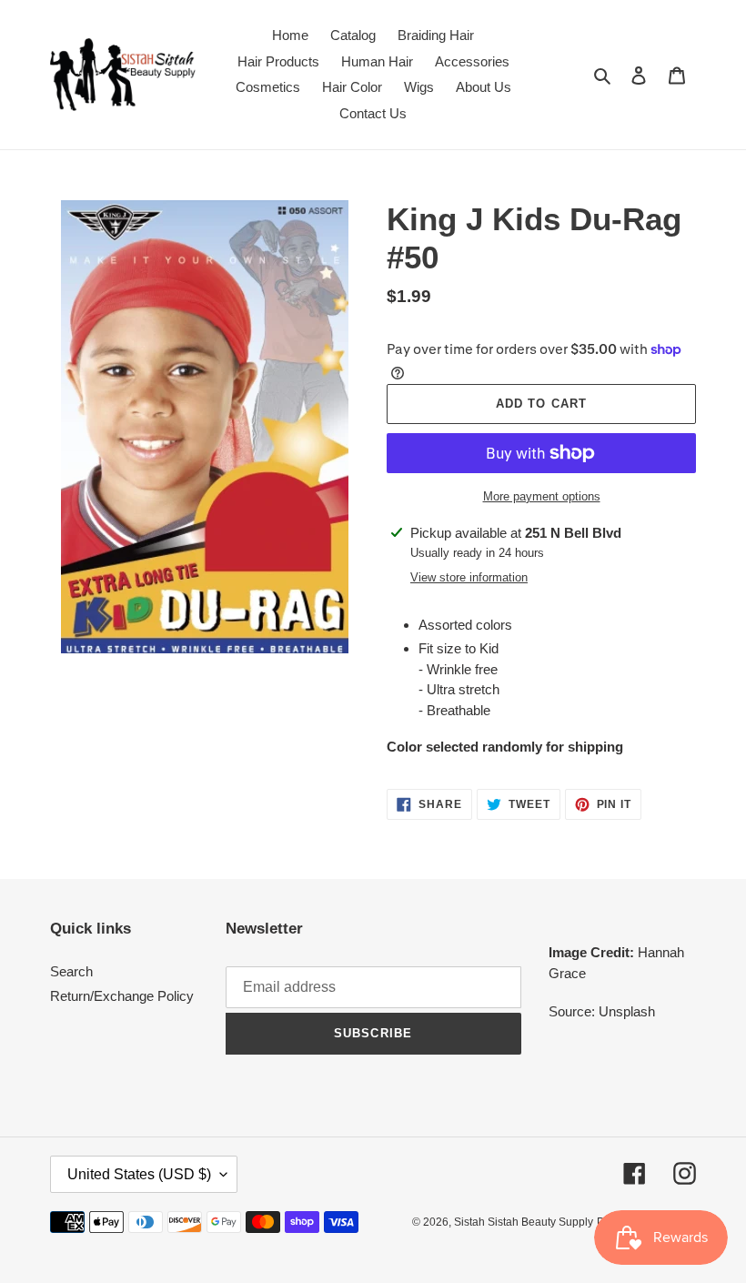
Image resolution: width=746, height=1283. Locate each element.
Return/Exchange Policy (122, 996)
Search (71, 971)
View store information (469, 577)
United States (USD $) (139, 1174)
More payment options (541, 496)
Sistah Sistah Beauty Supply (523, 1222)
